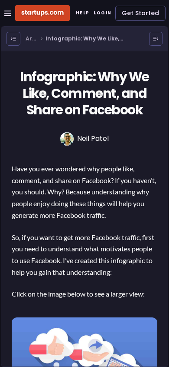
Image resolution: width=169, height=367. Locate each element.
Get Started (140, 13)
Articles (31, 39)
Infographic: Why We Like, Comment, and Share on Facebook (82, 39)
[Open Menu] (13, 39)
